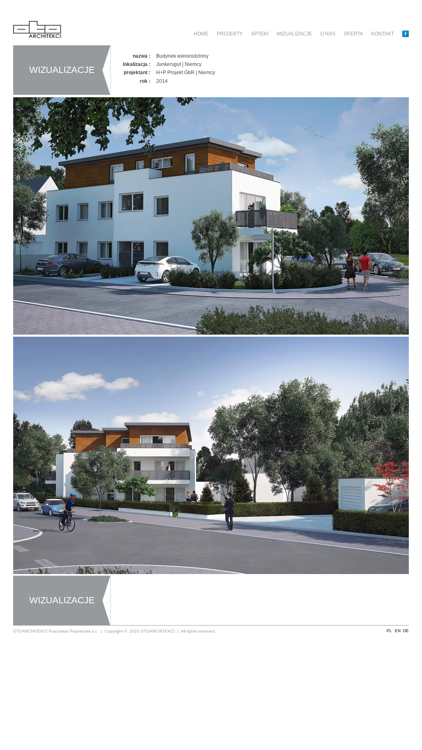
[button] (389, 631)
